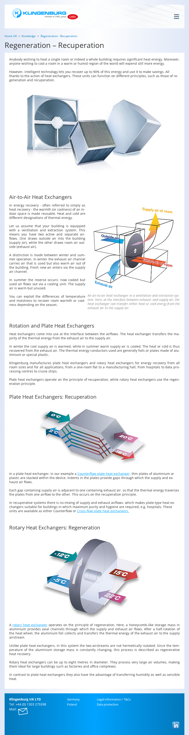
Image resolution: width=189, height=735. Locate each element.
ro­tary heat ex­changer (29, 625)
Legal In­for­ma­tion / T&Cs (114, 699)
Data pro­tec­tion (107, 704)
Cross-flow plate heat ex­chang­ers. (103, 511)
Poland (72, 704)
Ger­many (73, 699)
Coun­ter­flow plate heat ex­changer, (104, 473)
